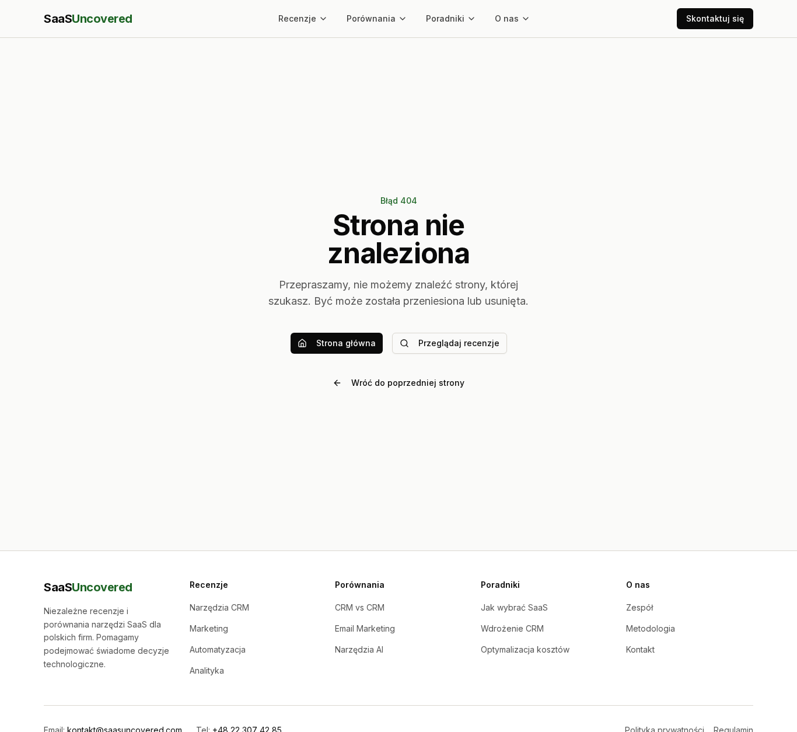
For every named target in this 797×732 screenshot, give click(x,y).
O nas (507, 18)
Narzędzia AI (359, 649)
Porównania (371, 18)
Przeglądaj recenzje (458, 343)
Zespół (639, 607)
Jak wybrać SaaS (514, 607)
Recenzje (297, 18)
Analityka (207, 670)
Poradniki (445, 18)
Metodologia (650, 628)
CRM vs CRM (359, 607)
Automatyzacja (218, 649)
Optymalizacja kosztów (525, 649)
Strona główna (346, 343)
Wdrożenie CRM (512, 628)
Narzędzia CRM (219, 607)
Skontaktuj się (715, 18)
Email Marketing (365, 628)
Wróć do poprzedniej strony (407, 383)
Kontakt (640, 649)
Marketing (209, 628)
